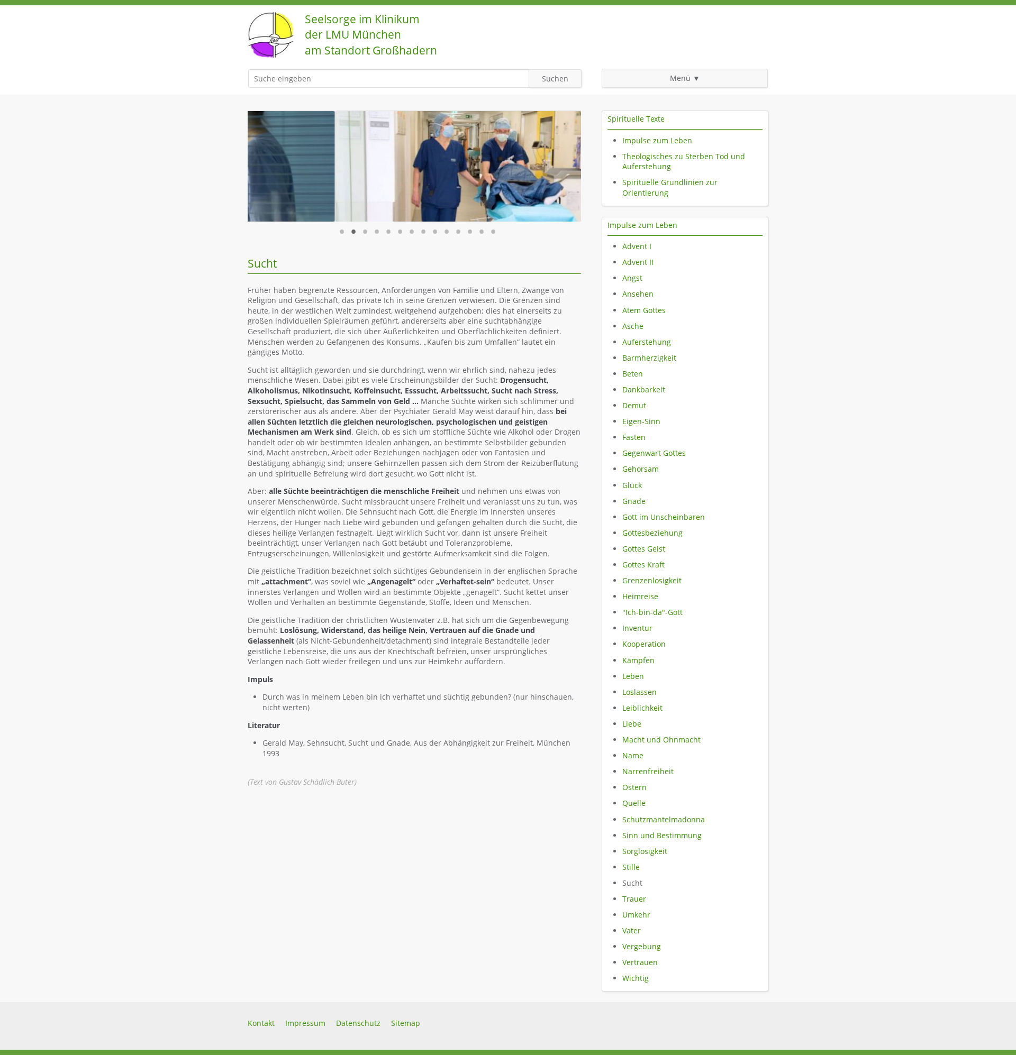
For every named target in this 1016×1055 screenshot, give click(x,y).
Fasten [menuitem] (634, 437)
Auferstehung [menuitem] (646, 342)
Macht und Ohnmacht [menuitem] (661, 740)
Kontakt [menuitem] (261, 1023)
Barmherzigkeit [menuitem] (649, 358)
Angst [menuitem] (632, 278)
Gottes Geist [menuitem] (643, 549)
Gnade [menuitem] (634, 501)
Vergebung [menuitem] (641, 946)
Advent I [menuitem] (636, 246)
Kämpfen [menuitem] (638, 660)
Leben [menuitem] (633, 676)
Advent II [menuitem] (638, 262)
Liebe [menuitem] (631, 724)
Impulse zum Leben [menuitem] (657, 140)
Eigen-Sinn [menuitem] (641, 421)
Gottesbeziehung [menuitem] (652, 533)
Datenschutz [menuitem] (358, 1023)
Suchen (555, 79)
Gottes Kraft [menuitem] (643, 564)
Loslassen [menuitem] (639, 692)
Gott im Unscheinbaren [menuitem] (663, 517)
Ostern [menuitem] (634, 787)
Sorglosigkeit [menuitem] (644, 851)
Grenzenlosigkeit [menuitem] (652, 580)
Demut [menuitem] (634, 405)
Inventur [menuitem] (637, 628)
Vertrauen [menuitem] (640, 962)
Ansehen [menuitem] (638, 294)
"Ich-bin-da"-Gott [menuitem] (652, 612)
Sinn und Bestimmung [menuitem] (662, 835)
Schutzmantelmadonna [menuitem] (663, 819)
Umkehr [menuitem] (636, 915)
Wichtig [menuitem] (635, 978)
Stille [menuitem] (631, 867)
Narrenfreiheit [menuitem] (648, 771)
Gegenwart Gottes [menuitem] (654, 453)
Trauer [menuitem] (634, 899)
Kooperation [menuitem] (644, 644)
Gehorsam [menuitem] (640, 469)
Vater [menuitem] (631, 930)
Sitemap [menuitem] (405, 1023)
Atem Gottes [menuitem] (644, 310)
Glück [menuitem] (632, 485)
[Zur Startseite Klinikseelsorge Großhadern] (271, 55)
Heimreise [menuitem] (640, 596)
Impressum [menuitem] (305, 1023)
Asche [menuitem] (632, 326)
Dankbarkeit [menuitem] (643, 389)
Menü (680, 78)
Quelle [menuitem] (634, 803)
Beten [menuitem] (632, 374)
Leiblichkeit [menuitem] (642, 708)
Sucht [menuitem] (632, 883)
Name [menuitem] (632, 755)
